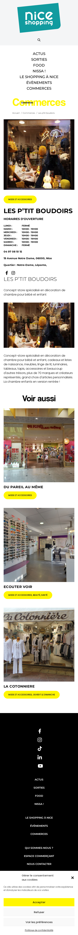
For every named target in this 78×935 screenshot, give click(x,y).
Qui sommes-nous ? (39, 848)
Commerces (39, 88)
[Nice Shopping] (39, 20)
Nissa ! (39, 71)
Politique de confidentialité (39, 930)
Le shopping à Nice (39, 77)
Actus (39, 54)
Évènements (39, 82)
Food (39, 65)
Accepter (39, 902)
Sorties (39, 59)
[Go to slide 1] (39, 342)
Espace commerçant (39, 856)
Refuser (39, 912)
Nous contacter (39, 864)
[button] (72, 878)
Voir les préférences (39, 922)
